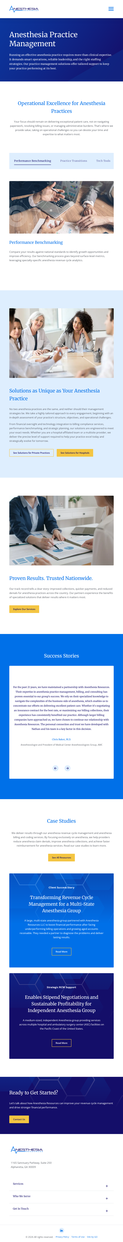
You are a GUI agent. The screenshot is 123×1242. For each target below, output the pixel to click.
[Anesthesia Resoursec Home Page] (24, 9)
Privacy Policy (62, 1236)
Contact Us (19, 1119)
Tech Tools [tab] (103, 160)
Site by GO (92, 1236)
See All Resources (61, 857)
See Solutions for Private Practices (31, 452)
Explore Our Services (24, 609)
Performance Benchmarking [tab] (32, 160)
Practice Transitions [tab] (73, 160)
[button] (55, 768)
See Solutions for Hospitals (75, 452)
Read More (62, 951)
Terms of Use (78, 1236)
